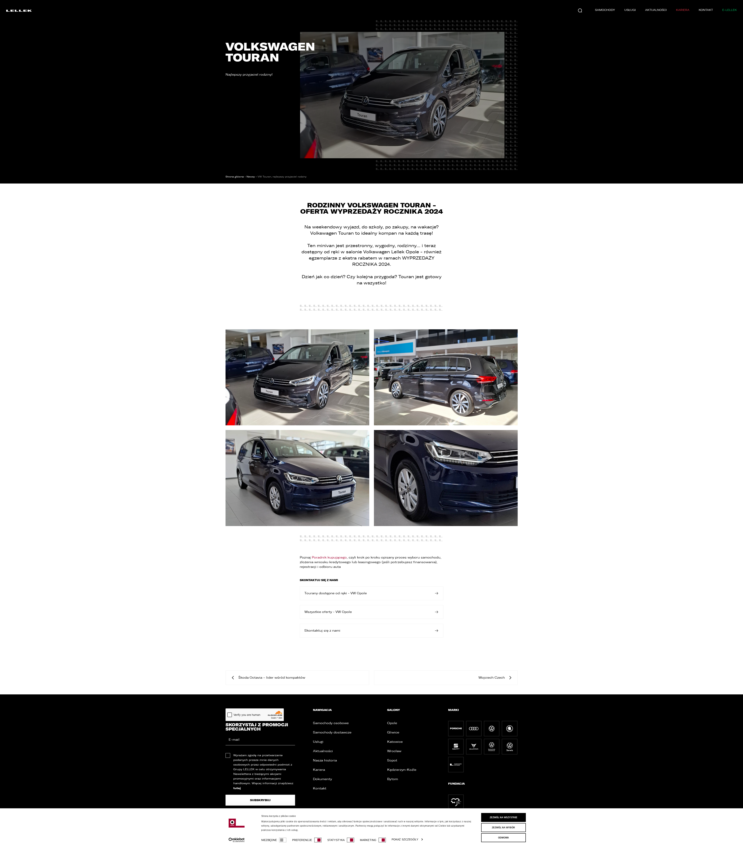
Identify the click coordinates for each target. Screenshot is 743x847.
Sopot (392, 760)
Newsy (251, 176)
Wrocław (394, 751)
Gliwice (393, 732)
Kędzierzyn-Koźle (401, 770)
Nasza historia (325, 760)
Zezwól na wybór (503, 827)
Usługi (630, 10)
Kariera (682, 10)
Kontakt (706, 10)
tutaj (237, 788)
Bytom (392, 779)
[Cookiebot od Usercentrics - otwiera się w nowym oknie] (236, 840)
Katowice (395, 742)
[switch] (317, 840)
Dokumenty (322, 779)
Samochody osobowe (331, 723)
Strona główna (235, 176)
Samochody (605, 10)
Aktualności (656, 10)
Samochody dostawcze (332, 732)
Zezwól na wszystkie (503, 817)
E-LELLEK (729, 10)
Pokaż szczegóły (405, 839)
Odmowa (503, 837)
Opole (392, 723)
